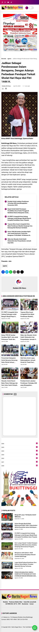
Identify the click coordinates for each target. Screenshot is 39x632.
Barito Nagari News (17, 627)
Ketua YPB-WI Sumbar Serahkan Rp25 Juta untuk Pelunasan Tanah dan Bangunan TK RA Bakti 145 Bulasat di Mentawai (19, 233)
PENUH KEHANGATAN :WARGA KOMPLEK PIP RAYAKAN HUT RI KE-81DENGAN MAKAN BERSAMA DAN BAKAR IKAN (25, 574)
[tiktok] (11, 2)
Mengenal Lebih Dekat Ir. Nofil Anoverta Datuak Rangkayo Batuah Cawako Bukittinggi (25, 554)
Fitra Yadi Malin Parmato (29, 627)
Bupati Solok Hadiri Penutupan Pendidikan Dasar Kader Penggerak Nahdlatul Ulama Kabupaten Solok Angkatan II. (18, 211)
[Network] (26, 7)
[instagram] (5, 2)
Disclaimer (25, 604)
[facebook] (2, 2)
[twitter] (7, 272)
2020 (19, 466)
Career (32, 604)
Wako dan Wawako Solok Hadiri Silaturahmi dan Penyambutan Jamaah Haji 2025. (19, 241)
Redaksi (5, 602)
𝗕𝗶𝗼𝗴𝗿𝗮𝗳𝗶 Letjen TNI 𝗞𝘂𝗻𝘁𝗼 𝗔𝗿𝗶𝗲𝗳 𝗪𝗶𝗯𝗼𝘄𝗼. (25, 515)
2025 (19, 447)
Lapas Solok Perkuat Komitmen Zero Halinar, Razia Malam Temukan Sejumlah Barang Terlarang (26, 564)
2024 (19, 451)
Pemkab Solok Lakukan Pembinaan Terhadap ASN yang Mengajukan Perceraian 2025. (18, 203)
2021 (19, 462)
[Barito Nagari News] (12, 9)
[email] (18, 272)
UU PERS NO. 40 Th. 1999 (13, 604)
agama (9, 58)
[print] (14, 272)
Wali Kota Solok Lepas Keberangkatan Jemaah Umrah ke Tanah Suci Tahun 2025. (27, 360)
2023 (19, 455)
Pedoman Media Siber (15, 602)
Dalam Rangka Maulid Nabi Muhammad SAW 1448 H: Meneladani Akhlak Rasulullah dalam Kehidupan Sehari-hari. (26, 525)
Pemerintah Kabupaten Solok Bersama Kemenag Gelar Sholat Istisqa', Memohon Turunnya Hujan (9, 360)
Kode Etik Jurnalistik (30, 602)
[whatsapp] (10, 272)
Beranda (3, 58)
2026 (19, 444)
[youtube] (8, 2)
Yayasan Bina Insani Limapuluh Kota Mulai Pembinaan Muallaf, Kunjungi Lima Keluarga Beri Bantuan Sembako (20, 225)
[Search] (37, 2)
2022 (19, 458)
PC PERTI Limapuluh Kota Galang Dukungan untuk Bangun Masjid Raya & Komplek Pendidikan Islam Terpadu (19, 218)
